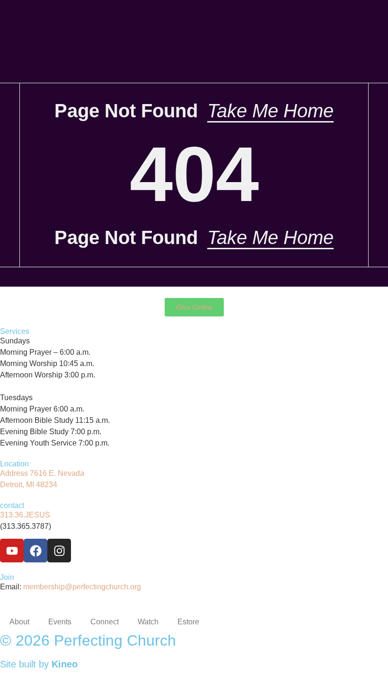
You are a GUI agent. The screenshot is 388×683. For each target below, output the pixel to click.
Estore (188, 622)
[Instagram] (59, 550)
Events (59, 622)
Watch (148, 622)
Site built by (39, 664)
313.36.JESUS (25, 515)
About (19, 622)
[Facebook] (35, 550)
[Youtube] (12, 550)
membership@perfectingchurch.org (82, 587)
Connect (104, 622)
